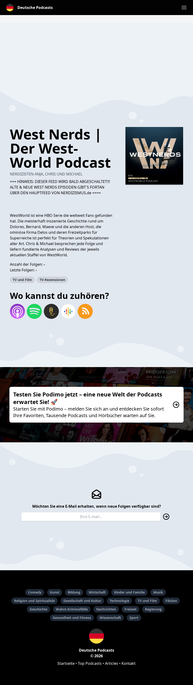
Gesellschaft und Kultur (82, 600)
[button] (184, 7)
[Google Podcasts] (68, 311)
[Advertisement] (96, 55)
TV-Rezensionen (52, 279)
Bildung (74, 592)
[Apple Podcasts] (17, 311)
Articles (111, 663)
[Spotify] (34, 311)
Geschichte (38, 609)
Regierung (153, 609)
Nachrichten (106, 609)
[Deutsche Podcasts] (96, 636)
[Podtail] (51, 311)
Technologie (119, 600)
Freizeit (131, 609)
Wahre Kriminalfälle (72, 609)
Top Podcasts (90, 663)
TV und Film (22, 279)
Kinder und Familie (129, 592)
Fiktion (171, 600)
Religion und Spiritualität (34, 600)
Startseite (66, 663)
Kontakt (128, 663)
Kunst (54, 592)
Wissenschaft (110, 617)
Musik (158, 592)
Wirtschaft (97, 592)
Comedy (34, 592)
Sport (133, 617)
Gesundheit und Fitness (72, 617)
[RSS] (85, 311)
